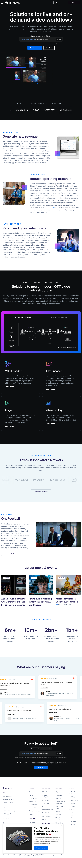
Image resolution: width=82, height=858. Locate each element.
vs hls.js (71, 809)
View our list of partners (41, 491)
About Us (32, 822)
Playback (32, 792)
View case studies (9, 554)
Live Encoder (33, 808)
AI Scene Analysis (34, 811)
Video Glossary (60, 823)
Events (57, 811)
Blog (56, 792)
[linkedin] (3, 823)
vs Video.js (72, 803)
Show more (31, 688)
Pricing (31, 814)
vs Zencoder (72, 824)
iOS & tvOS (45, 800)
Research (58, 815)
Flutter (44, 819)
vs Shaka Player (73, 800)
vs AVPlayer (72, 797)
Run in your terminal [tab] (46, 748)
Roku (43, 806)
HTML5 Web (46, 792)
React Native (46, 813)
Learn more (9, 387)
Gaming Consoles (47, 809)
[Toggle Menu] (2, 3)
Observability (33, 798)
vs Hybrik (72, 813)
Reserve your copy (41, 848)
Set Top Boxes (46, 816)
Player (31, 795)
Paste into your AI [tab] (35, 748)
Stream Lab (32, 801)
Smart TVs (45, 803)
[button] (59, 535)
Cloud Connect (52, 207)
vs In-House (72, 821)
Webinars (58, 798)
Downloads (58, 795)
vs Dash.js (72, 806)
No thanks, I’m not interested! (32, 855)
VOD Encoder (33, 804)
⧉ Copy (59, 39)
